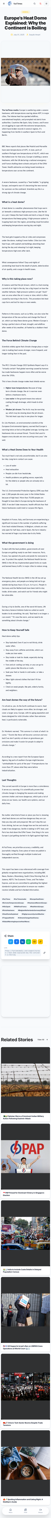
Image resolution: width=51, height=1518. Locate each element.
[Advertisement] (25, 991)
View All (41, 1039)
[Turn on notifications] (40, 3)
